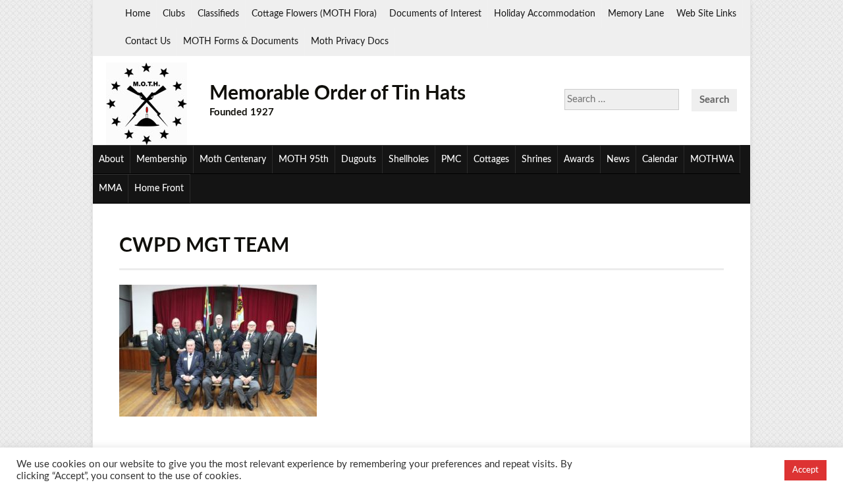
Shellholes (409, 159)
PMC (451, 159)
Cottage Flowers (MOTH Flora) (314, 13)
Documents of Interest (435, 13)
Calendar (660, 159)
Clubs (174, 13)
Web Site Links (706, 13)
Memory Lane (636, 13)
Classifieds (218, 13)
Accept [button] (805, 470)
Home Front (159, 188)
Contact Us (148, 41)
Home (137, 13)
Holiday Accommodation (544, 13)
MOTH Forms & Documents (240, 41)
